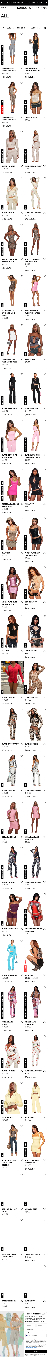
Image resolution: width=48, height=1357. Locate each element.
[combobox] (28, 1335)
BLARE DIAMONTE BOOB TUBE (9, 456)
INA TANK (6, 553)
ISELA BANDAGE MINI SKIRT (32, 838)
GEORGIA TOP (31, 602)
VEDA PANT (30, 1117)
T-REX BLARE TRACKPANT (30, 1023)
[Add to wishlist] (21, 34)
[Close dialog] (46, 1313)
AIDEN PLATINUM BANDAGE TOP (9, 261)
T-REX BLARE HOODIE (7, 1023)
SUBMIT (36, 1351)
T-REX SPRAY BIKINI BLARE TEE (33, 930)
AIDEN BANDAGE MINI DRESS (32, 1161)
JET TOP (5, 651)
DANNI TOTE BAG (32, 1254)
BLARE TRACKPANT (33, 166)
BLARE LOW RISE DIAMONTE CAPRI (32, 456)
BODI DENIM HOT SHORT (9, 1210)
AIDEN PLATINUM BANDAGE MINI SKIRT (32, 262)
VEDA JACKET (8, 1117)
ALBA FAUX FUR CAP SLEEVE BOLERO (9, 1163)
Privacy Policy (29, 1347)
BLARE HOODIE (8, 166)
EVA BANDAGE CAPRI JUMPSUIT (9, 70)
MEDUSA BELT (31, 1209)
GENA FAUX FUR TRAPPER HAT (9, 1256)
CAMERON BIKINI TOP (9, 1302)
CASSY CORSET (31, 117)
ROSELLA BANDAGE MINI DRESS (10, 505)
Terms (35, 1347)
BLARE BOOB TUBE (10, 929)
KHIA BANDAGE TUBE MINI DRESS (32, 312)
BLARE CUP (30, 1301)
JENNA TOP (30, 360)
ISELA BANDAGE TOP (9, 838)
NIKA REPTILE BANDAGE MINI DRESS (8, 313)
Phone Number (28, 1332)
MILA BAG (29, 975)
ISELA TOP (29, 504)
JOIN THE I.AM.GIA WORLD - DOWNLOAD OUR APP (24, 3)
